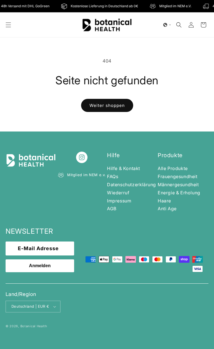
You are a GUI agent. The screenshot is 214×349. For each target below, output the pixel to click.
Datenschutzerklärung (131, 184)
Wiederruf (118, 192)
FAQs (112, 176)
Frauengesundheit (178, 176)
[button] (8, 25)
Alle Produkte (173, 168)
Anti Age (167, 208)
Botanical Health (33, 326)
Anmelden (40, 265)
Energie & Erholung (179, 192)
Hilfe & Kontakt (123, 168)
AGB (111, 208)
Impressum (119, 201)
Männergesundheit (178, 184)
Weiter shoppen (107, 105)
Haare (164, 201)
